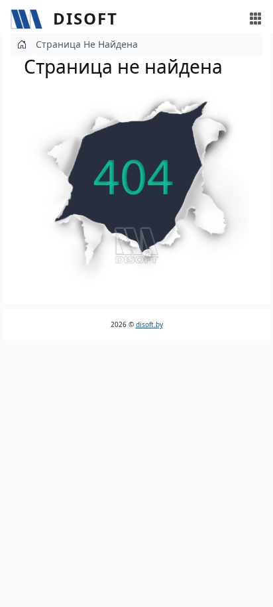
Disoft (85, 18)
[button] (136, 187)
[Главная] (32, 18)
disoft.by (149, 324)
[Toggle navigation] (255, 19)
